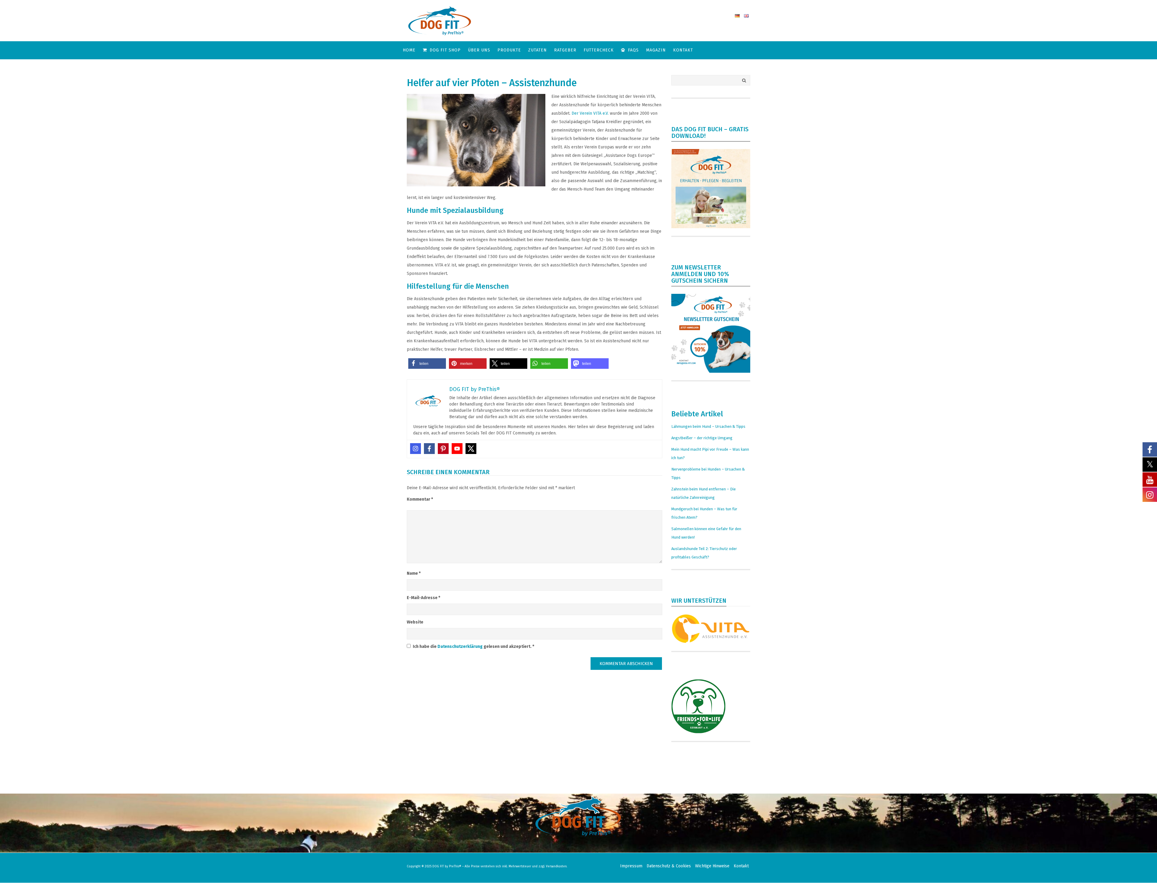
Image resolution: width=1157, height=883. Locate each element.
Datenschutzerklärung (460, 646)
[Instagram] (415, 448)
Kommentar (420, 499)
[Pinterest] (443, 448)
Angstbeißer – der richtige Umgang (701, 438)
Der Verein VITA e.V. (590, 113)
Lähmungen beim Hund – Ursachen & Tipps (708, 426)
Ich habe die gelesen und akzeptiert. (473, 646)
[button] (427, 363)
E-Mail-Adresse (423, 597)
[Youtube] (457, 448)
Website (415, 622)
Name (414, 573)
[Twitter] (471, 448)
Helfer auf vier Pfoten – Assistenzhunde (492, 83)
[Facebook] (429, 448)
